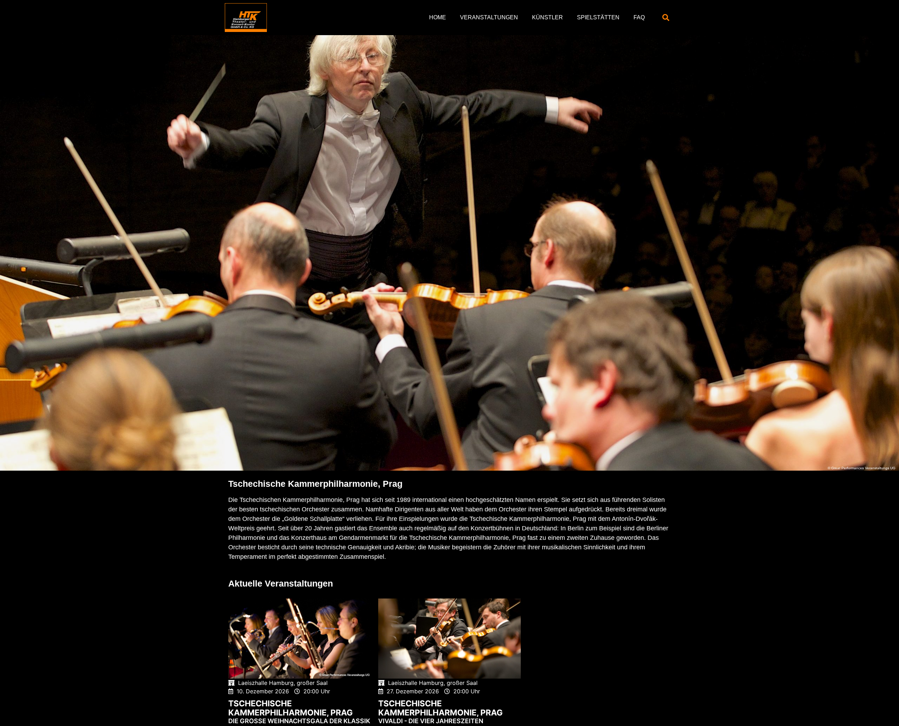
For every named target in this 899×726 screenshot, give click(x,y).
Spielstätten (598, 17)
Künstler (547, 17)
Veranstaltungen (489, 17)
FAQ (639, 17)
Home (437, 17)
